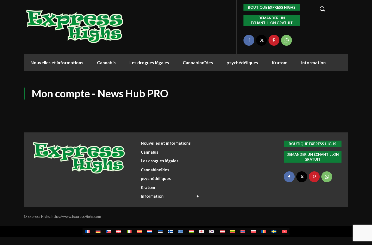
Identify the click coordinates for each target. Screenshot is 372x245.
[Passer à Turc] (284, 231)
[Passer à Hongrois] (191, 231)
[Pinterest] (274, 40)
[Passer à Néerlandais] (150, 231)
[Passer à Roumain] (263, 231)
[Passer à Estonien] (160, 231)
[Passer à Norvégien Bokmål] (243, 231)
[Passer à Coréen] (212, 231)
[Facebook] (248, 40)
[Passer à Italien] (129, 231)
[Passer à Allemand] (98, 231)
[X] (261, 40)
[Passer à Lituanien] (232, 231)
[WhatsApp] (286, 40)
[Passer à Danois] (119, 231)
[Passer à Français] (88, 231)
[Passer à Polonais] (253, 231)
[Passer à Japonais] (201, 231)
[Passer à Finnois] (170, 231)
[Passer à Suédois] (274, 231)
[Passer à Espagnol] (139, 231)
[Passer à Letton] (222, 231)
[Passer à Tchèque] (108, 231)
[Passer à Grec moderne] (181, 231)
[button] (330, 8)
